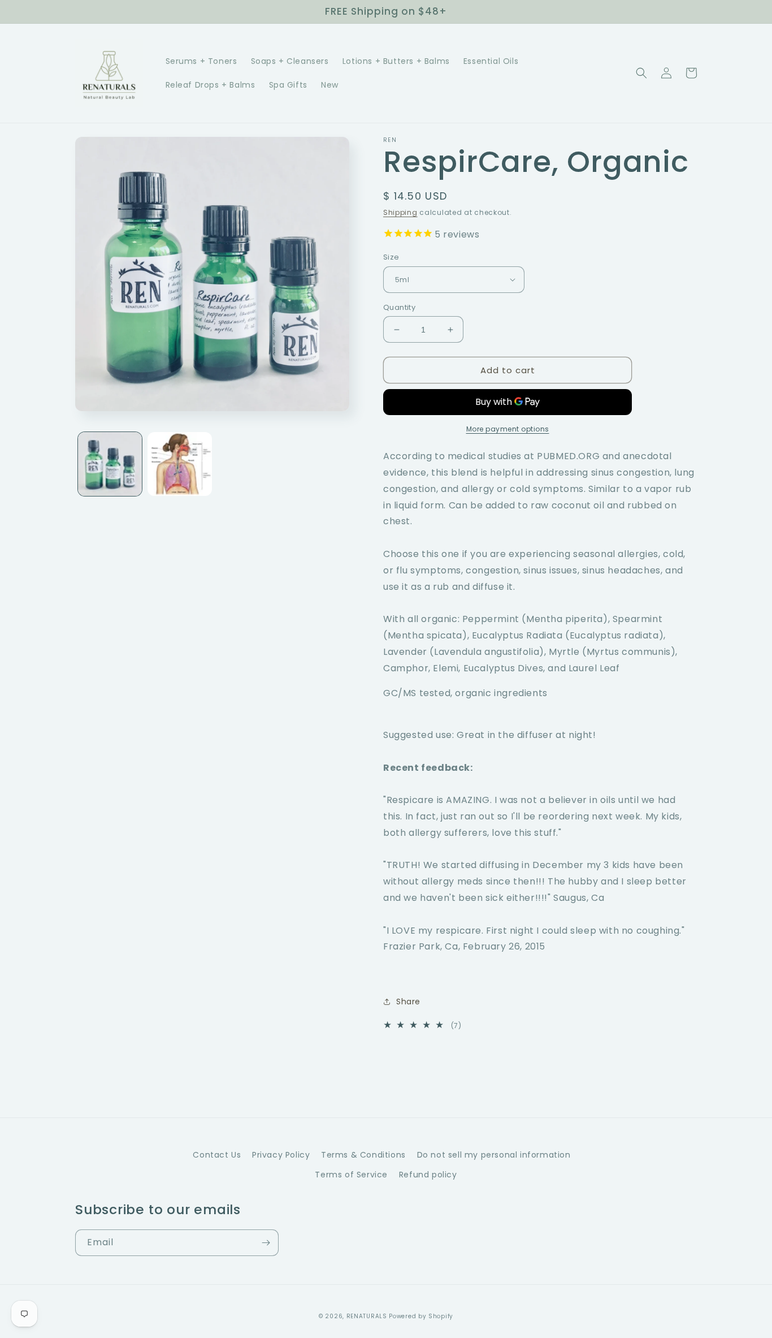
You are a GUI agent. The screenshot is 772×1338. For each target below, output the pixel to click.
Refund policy (428, 1174)
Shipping (400, 212)
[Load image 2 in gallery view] (179, 464)
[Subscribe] (265, 1242)
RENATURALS (366, 1316)
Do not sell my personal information (494, 1154)
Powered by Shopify (421, 1316)
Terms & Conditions (363, 1154)
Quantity (399, 307)
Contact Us (217, 1154)
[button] (641, 73)
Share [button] (408, 1001)
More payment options (507, 429)
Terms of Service (351, 1174)
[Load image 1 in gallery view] (110, 464)
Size (391, 257)
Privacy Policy (281, 1154)
